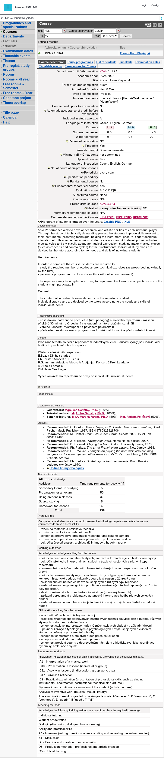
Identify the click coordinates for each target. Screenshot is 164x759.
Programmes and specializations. (17, 25)
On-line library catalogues (67, 468)
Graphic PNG (113, 221)
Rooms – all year (16, 79)
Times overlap (14, 103)
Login (144, 5)
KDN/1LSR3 (107, 203)
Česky (155, 5)
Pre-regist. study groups (16, 67)
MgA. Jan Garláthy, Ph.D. (81, 410)
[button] (8, 7)
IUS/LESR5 (107, 217)
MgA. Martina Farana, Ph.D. (90, 416)
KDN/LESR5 (124, 217)
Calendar (10, 117)
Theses (9, 61)
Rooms (9, 74)
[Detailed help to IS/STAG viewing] (160, 25)
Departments (13, 36)
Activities (45, 387)
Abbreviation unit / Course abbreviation (71, 47)
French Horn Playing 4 (135, 53)
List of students (106, 62)
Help (6, 122)
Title (41, 35)
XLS (127, 221)
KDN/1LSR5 (140, 217)
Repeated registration (83, 141)
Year (97, 35)
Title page (11, 112)
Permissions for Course (80, 66)
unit (40, 30)
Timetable (125, 62)
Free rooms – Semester (13, 86)
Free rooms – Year (17, 93)
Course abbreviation (81, 30)
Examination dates (18, 51)
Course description (51, 62)
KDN (102, 71)
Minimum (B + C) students (80, 154)
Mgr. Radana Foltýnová (135, 416)
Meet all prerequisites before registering (114, 208)
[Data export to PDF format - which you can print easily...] (148, 25)
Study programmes (80, 62)
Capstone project (17, 98)
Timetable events (17, 56)
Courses (10, 32)
